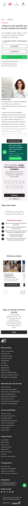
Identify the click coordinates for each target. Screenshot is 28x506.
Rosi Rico (14, 40)
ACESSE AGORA (15, 158)
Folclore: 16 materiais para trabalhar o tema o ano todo (14, 227)
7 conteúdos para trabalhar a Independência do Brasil (13, 235)
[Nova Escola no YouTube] (12, 492)
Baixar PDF (15, 51)
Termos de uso (5, 466)
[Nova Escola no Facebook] (1, 492)
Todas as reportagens (7, 351)
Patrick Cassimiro (22, 40)
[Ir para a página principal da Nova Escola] (10, 4)
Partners (3, 454)
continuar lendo (14, 141)
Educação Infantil (6, 358)
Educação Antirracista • (8, 416)
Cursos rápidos (5, 427)
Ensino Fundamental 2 (7, 423)
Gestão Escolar (5, 370)
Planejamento (5, 367)
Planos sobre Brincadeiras (8, 396)
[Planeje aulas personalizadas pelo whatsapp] (24, 485)
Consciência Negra (6, 356)
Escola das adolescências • (9, 372)
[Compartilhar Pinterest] (14, 64)
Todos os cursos (6, 413)
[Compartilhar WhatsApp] (4, 64)
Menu (4, 5)
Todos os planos (5, 387)
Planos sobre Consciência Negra (10, 391)
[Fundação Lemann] (16, 502)
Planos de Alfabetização (8, 394)
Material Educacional (7, 399)
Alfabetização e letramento (9, 420)
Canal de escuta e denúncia (9, 473)
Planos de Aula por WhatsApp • (10, 401)
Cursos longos (5, 430)
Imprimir (15, 46)
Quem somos (5, 444)
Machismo (19, 212)
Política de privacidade (8, 471)
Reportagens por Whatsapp (9, 377)
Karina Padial (7, 40)
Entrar (23, 5)
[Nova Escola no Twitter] (4, 492)
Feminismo (9, 212)
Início (3, 19)
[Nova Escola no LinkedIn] (9, 492)
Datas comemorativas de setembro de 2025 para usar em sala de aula (14, 239)
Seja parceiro (5, 449)
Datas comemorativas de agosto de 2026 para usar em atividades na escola (14, 231)
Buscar (17, 5)
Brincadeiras (4, 365)
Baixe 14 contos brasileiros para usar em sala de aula (15, 223)
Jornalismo (10, 19)
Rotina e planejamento (7, 425)
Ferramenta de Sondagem (9, 389)
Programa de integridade (8, 468)
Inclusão (3, 363)
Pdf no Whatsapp (15, 57)
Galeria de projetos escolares (9, 375)
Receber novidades (8, 483)
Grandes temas (5, 353)
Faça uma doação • (6, 451)
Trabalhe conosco (6, 447)
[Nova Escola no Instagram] (7, 492)
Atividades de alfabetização (9, 403)
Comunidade (5, 440)
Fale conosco (5, 442)
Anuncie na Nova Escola (8, 456)
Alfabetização (5, 360)
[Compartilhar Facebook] (9, 64)
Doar (14, 332)
